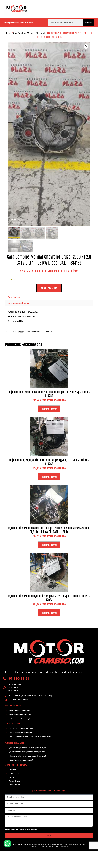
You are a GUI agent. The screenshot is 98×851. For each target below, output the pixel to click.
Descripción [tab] (14, 297)
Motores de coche (80, 5)
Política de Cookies (86, 845)
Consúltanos (76, 12)
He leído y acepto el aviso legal (22, 829)
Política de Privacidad (72, 845)
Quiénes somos (40, 5)
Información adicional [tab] (19, 303)
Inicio (8, 33)
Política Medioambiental (55, 845)
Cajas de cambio (59, 5)
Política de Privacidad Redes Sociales (41, 846)
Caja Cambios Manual (23, 33)
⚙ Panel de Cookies (62, 846)
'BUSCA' (88, 22)
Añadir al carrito (49, 288)
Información (45, 12)
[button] (86, 46)
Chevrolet (40, 33)
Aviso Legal (42, 845)
